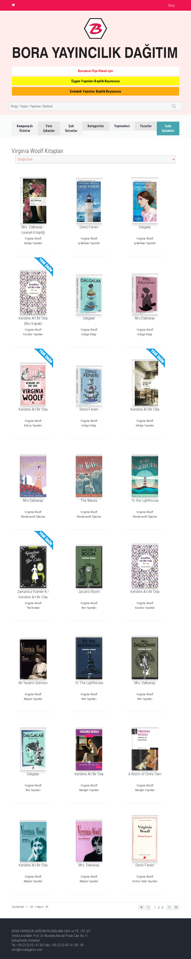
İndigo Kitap (89, 334)
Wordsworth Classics (33, 516)
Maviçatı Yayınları (89, 790)
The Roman (33, 607)
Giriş (171, 5)
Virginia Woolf (33, 238)
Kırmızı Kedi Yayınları (145, 881)
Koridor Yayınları (33, 334)
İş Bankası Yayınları (89, 243)
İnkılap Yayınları (33, 243)
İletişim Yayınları (33, 699)
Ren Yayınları (89, 607)
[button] (141, 907)
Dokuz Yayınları (33, 425)
